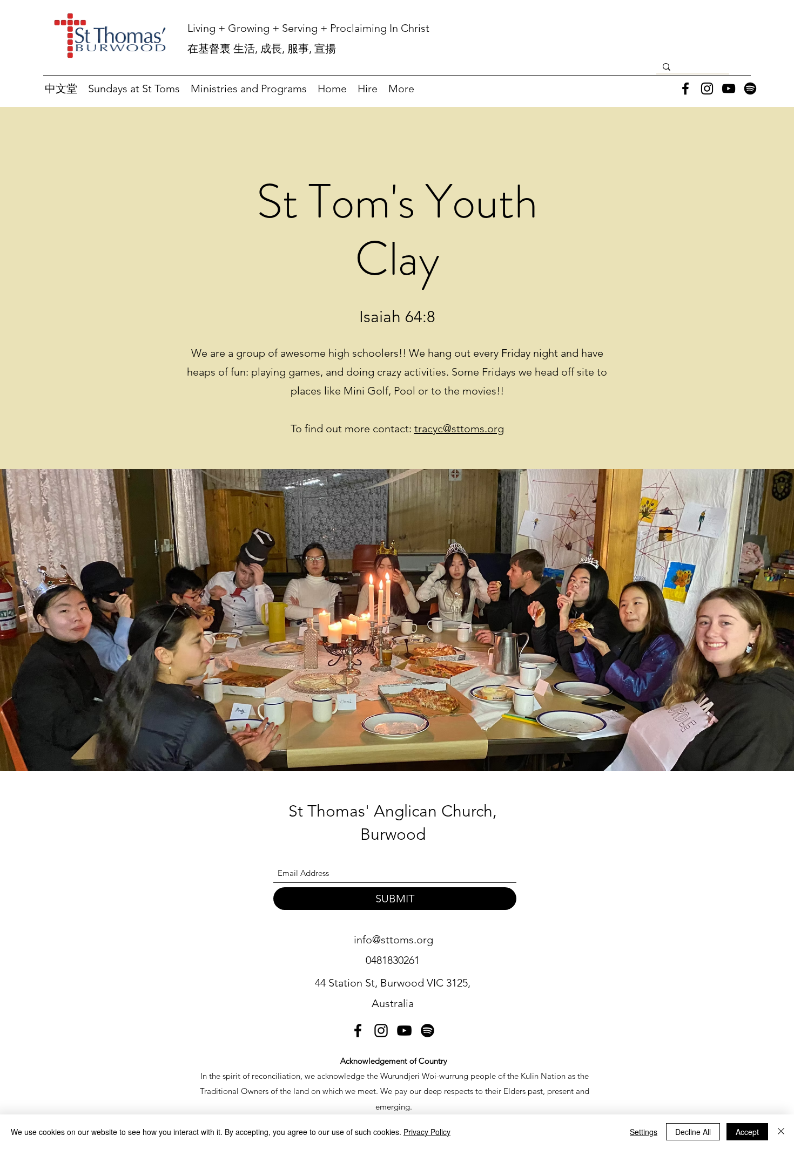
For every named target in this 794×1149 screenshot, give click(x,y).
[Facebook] (685, 88)
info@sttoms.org (393, 939)
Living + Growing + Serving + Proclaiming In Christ (308, 28)
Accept (747, 1131)
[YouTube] (729, 88)
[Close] (781, 1131)
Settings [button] (643, 1131)
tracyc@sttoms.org (459, 428)
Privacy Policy (426, 1131)
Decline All (693, 1131)
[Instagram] (707, 88)
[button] (134, 88)
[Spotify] (750, 88)
